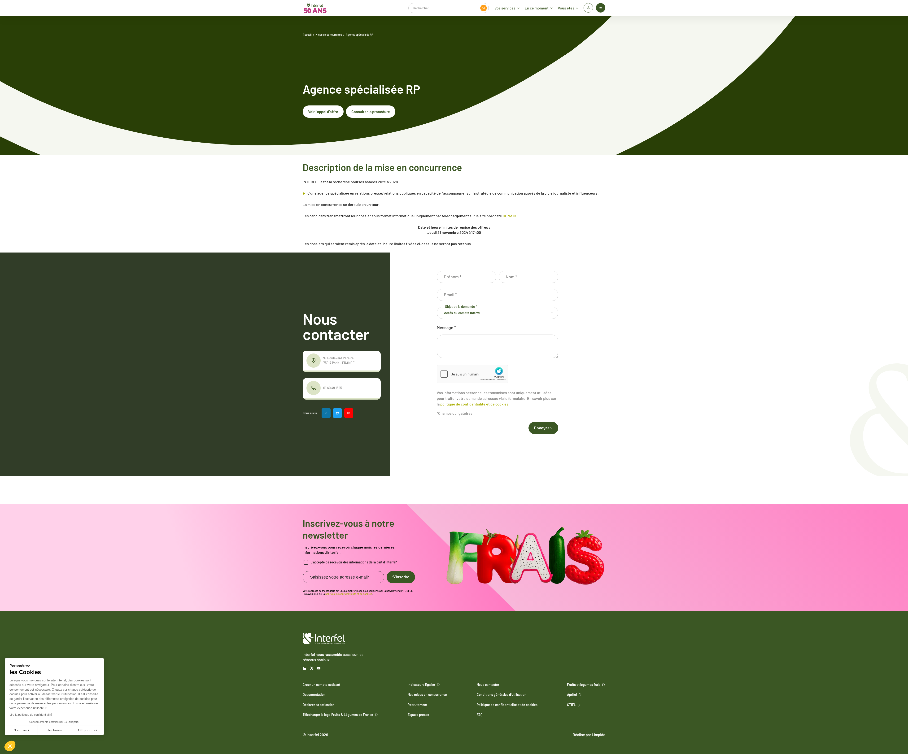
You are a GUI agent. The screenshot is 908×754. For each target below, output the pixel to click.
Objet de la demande (461, 307)
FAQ (479, 714)
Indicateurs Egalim (421, 684)
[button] (10, 746)
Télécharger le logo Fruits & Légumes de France (338, 714)
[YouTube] (319, 668)
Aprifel (572, 695)
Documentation (314, 695)
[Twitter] (312, 668)
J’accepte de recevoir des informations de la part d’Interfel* (354, 562)
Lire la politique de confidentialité (30, 714)
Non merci (21, 730)
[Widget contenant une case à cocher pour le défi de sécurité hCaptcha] (472, 374)
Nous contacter (488, 684)
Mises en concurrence (328, 34)
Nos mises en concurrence (427, 695)
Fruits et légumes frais (583, 684)
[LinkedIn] (304, 668)
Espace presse (418, 714)
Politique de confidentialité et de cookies (507, 704)
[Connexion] (588, 8)
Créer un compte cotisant (321, 684)
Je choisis (54, 730)
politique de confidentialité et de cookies (474, 404)
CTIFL (571, 704)
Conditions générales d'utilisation (501, 695)
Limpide (598, 734)
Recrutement (417, 704)
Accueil (307, 34)
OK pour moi (87, 730)
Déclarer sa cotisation (319, 704)
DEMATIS (510, 216)
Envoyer (541, 428)
